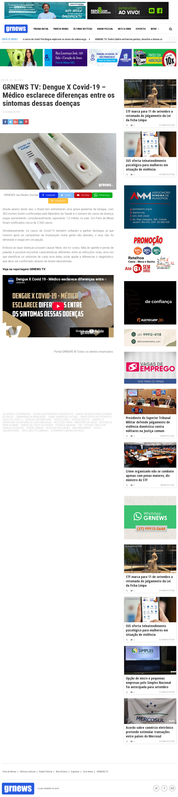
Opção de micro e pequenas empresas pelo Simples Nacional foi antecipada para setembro (148, 682)
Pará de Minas (60, 28)
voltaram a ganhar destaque (67, 430)
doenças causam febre (38, 419)
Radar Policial (105, 28)
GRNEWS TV (98, 419)
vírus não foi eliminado (35, 430)
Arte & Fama (124, 28)
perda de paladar (65, 425)
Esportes (141, 28)
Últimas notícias (82, 28)
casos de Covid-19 (13, 419)
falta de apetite (81, 419)
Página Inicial (41, 28)
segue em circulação (58, 428)
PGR (80, 425)
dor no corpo (62, 419)
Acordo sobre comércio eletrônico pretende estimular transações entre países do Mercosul (149, 732)
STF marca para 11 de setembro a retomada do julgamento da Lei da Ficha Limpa (149, 115)
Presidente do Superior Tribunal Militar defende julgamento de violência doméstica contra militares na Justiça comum (148, 424)
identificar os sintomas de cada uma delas (27, 422)
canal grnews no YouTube (63, 416)
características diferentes (96, 416)
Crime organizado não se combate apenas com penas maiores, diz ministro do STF (150, 475)
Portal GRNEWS (35, 428)
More (154, 28)
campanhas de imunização (31, 416)
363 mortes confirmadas (17, 414)
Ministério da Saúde (86, 422)
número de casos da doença (37, 425)
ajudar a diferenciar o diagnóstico (53, 414)
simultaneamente (81, 428)
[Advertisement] (58, 381)
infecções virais (63, 422)
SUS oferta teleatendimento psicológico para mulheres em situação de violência (147, 165)
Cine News (88, 771)
